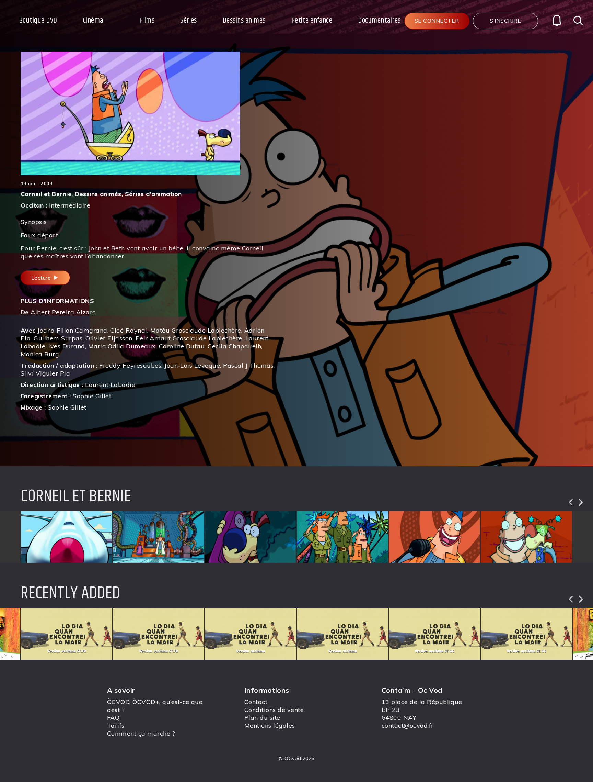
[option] (66, 537)
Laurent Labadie (110, 385)
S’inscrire (505, 20)
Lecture (42, 277)
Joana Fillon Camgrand (72, 330)
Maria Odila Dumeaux (122, 346)
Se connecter (437, 20)
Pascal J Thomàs (248, 365)
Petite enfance (312, 20)
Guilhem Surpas (58, 338)
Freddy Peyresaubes (130, 365)
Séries (188, 20)
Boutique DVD (38, 20)
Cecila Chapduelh (234, 346)
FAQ (113, 718)
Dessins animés (244, 20)
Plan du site (262, 718)
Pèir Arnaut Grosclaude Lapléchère (189, 338)
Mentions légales (269, 725)
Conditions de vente (274, 710)
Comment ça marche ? (141, 733)
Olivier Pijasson (108, 338)
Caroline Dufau (182, 346)
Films (146, 20)
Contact (255, 702)
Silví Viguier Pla (45, 373)
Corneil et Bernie (46, 194)
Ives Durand (66, 346)
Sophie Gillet (92, 396)
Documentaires (379, 20)
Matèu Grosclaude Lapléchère (195, 330)
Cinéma (93, 20)
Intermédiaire (69, 205)
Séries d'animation (153, 194)
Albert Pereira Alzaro (63, 312)
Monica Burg (40, 354)
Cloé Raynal (128, 330)
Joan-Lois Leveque (192, 365)
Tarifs (116, 725)
